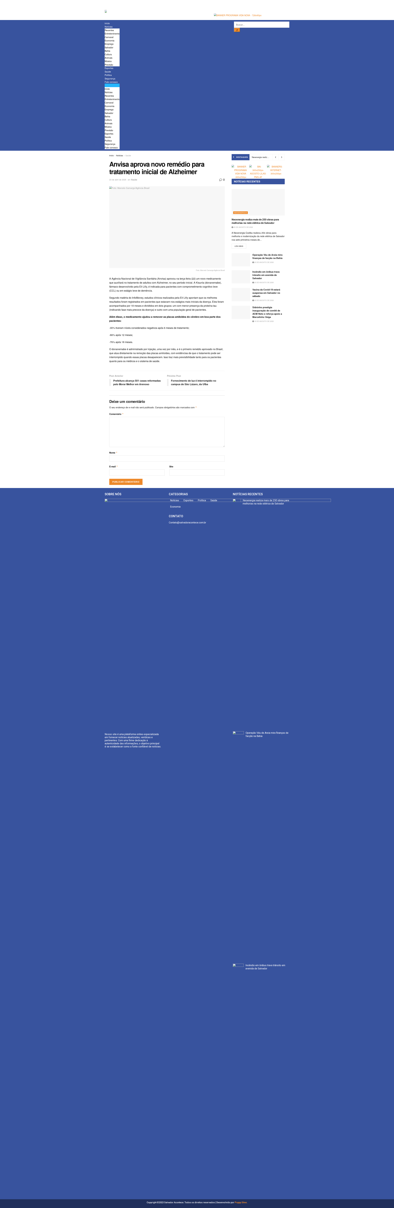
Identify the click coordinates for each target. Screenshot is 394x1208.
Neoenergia (240, 212)
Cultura (108, 54)
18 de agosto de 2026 (264, 321)
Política (108, 75)
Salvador (109, 47)
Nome (113, 452)
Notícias (109, 26)
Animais (108, 57)
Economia (109, 40)
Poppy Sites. (241, 1202)
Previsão (109, 64)
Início (111, 155)
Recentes (109, 30)
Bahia (107, 50)
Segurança (110, 78)
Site (171, 466)
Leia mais (239, 246)
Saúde (108, 71)
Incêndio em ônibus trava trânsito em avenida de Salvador (265, 275)
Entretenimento (112, 33)
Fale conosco (111, 81)
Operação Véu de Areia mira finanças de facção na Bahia (267, 256)
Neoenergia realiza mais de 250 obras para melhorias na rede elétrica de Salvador (255, 221)
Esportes (109, 68)
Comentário (116, 413)
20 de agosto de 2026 (243, 227)
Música (108, 61)
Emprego (109, 43)
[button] (112, 85)
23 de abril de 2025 (117, 179)
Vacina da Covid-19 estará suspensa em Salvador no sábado (266, 293)
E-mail (113, 466)
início (107, 23)
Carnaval (109, 37)
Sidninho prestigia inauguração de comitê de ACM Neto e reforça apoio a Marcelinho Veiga (267, 312)
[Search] (237, 30)
